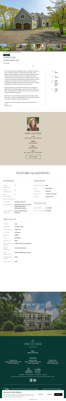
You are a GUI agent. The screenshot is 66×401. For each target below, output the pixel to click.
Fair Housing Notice (30, 374)
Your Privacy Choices (33, 399)
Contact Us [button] (33, 322)
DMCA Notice (21, 374)
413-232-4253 (35, 363)
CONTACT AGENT (33, 156)
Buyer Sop (45, 374)
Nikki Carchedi (33, 133)
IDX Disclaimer (38, 374)
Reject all (41, 394)
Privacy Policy (57, 389)
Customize (49, 394)
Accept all (58, 394)
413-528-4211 (15, 363)
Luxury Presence (33, 389)
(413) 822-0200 (33, 143)
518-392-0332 (54, 363)
